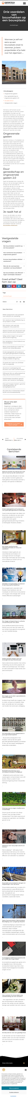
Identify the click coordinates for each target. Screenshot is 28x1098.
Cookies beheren (14, 1092)
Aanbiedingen (14, 25)
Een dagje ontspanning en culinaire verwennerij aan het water (13, 621)
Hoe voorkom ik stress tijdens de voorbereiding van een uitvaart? (12, 995)
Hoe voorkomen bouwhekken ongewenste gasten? (14, 253)
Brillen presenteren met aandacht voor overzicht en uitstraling (13, 315)
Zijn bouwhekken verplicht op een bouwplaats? (14, 247)
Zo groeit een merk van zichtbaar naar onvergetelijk (13, 363)
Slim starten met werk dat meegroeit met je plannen (11, 326)
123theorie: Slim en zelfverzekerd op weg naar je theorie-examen (14, 374)
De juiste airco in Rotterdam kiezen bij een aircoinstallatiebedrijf (14, 391)
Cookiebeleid (13, 1096)
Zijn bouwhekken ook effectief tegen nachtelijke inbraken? (14, 273)
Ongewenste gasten (11, 93)
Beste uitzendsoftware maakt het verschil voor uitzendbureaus (13, 347)
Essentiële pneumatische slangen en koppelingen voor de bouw (14, 883)
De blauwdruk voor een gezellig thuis (14, 1032)
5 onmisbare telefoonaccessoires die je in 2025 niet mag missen (13, 958)
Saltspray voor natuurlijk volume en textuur (13, 846)
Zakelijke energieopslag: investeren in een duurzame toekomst (13, 584)
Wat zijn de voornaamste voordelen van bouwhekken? (14, 267)
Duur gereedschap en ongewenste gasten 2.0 (11, 97)
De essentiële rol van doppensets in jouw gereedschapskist (13, 734)
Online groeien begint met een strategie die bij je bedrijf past (12, 659)
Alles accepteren (14, 1088)
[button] (25, 1070)
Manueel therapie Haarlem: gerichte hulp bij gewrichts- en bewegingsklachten (14, 385)
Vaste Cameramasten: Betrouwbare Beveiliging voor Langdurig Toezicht (13, 921)
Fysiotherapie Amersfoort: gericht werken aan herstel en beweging (13, 379)
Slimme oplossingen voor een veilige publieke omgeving (12, 358)
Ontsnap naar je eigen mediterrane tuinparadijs (13, 808)
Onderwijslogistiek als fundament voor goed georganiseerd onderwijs (14, 352)
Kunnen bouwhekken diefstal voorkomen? (14, 260)
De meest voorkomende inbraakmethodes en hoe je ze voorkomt (11, 548)
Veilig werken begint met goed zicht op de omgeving (12, 336)
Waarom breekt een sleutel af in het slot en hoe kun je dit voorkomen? (14, 331)
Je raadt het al (9, 100)
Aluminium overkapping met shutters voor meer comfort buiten (13, 368)
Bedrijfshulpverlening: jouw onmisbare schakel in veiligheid (12, 771)
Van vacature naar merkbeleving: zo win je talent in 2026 (14, 320)
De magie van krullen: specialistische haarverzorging (13, 696)
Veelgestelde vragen (11, 103)
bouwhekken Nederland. (10, 225)
